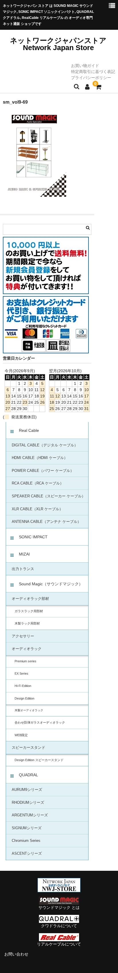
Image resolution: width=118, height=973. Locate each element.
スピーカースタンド (28, 748)
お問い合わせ (16, 954)
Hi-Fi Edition (23, 686)
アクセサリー (23, 636)
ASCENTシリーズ (27, 854)
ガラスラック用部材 (29, 611)
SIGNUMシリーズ (27, 828)
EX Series (21, 673)
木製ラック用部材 (27, 623)
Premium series (25, 661)
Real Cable (29, 430)
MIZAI (24, 554)
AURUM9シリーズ (27, 790)
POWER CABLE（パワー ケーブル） (43, 471)
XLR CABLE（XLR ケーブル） (37, 509)
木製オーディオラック (29, 710)
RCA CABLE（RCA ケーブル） (38, 483)
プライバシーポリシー (91, 77)
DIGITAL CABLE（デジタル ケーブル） (45, 445)
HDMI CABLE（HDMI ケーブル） (40, 458)
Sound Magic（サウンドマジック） (51, 584)
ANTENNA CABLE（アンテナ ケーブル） (46, 522)
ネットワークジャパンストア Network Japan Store (58, 44)
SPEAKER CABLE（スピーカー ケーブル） (48, 496)
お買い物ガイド (85, 65)
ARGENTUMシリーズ (30, 815)
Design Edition (24, 698)
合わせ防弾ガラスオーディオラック (40, 722)
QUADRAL (28, 775)
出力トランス (23, 569)
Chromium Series (26, 841)
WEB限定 (21, 735)
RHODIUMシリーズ (28, 803)
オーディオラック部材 (30, 599)
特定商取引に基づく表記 (93, 71)
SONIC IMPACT (33, 537)
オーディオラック (27, 649)
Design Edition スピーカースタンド (39, 760)
